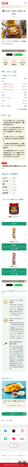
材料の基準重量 (22, 109)
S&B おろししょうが (8, 86)
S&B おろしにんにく (8, 89)
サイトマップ (11, 455)
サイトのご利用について (20, 455)
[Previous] (3, 235)
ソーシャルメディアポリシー (19, 459)
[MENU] (25, 2)
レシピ (7, 6)
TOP (4, 6)
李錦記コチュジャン (8, 83)
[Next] (25, 235)
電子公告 (4, 455)
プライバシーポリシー (7, 459)
